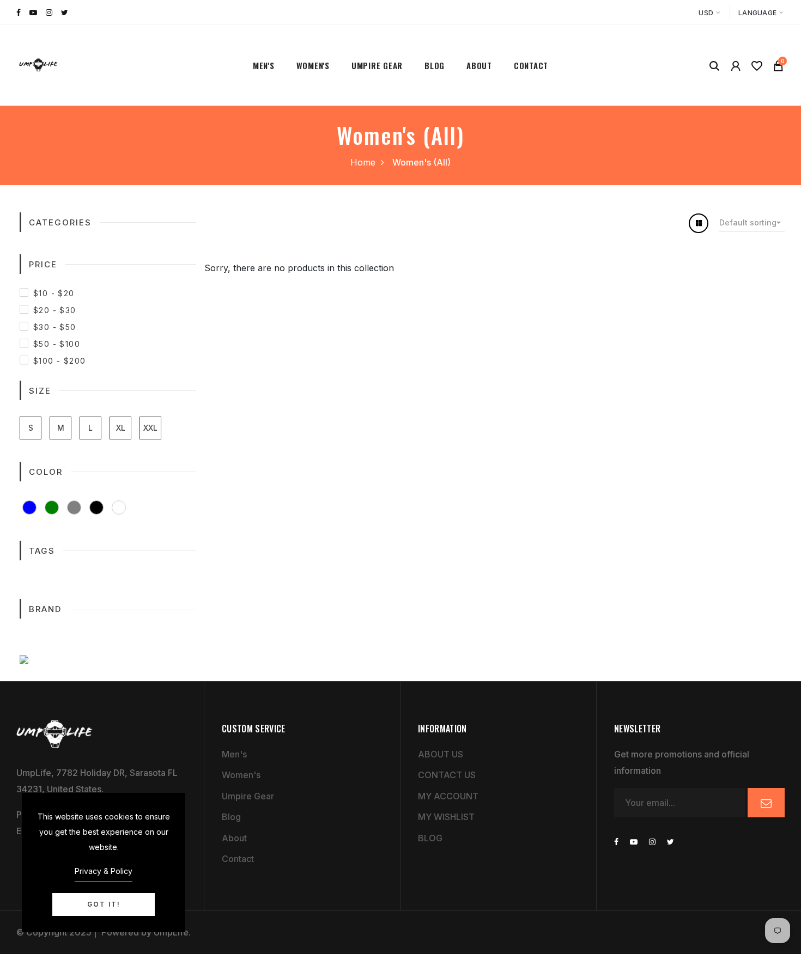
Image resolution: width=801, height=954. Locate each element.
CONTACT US (447, 774)
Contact (531, 65)
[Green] (52, 507)
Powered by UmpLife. (145, 932)
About (479, 65)
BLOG (430, 838)
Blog (434, 65)
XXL (150, 427)
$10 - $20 (54, 293)
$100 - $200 (59, 360)
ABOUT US (440, 754)
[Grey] (74, 507)
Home (362, 162)
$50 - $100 (56, 343)
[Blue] (29, 507)
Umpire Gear (377, 65)
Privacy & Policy (103, 871)
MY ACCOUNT (448, 796)
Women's (313, 65)
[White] (119, 507)
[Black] (96, 507)
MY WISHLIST (446, 816)
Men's (264, 65)
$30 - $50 (54, 327)
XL (120, 427)
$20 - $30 (54, 310)
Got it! (103, 904)
